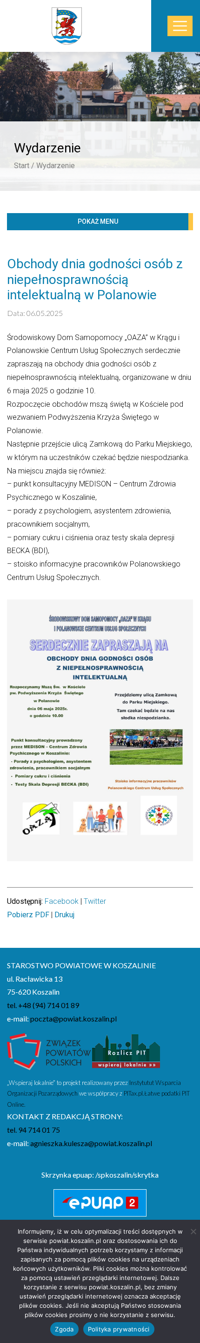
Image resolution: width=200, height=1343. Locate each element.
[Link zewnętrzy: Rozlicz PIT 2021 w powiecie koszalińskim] (126, 1054)
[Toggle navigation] (180, 26)
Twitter (95, 901)
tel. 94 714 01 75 (33, 1129)
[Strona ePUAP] (100, 1203)
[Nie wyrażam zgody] (193, 1231)
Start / (24, 165)
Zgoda (64, 1329)
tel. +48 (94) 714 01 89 (43, 1005)
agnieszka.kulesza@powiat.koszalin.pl (91, 1143)
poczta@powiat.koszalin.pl (73, 1018)
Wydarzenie (55, 165)
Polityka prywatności (119, 1329)
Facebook (62, 901)
